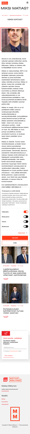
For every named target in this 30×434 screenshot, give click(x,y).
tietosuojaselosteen (13, 351)
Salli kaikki (15, 238)
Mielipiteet (13, 305)
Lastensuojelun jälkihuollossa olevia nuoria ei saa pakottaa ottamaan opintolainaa (14, 272)
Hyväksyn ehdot (13, 351)
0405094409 (5, 391)
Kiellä (15, 243)
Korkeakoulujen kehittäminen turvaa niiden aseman (13, 311)
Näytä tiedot (21, 233)
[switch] (26, 216)
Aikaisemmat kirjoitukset (15, 15)
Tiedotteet (13, 266)
